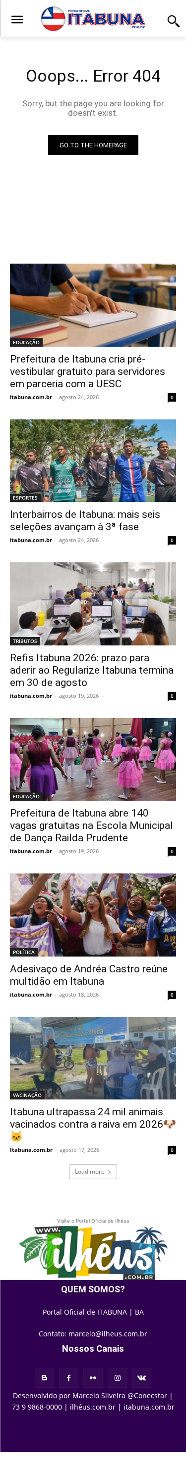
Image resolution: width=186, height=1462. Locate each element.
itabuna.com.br (31, 397)
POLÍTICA (24, 952)
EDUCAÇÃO (26, 342)
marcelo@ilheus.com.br (107, 1333)
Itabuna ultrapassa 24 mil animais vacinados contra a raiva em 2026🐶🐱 (93, 1124)
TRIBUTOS (25, 641)
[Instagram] (117, 1378)
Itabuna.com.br (31, 1149)
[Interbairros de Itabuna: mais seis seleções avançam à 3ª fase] (93, 461)
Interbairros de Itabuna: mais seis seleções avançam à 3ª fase (85, 520)
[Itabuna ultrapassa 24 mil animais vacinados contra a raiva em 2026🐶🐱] (93, 1058)
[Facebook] (68, 1378)
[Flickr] (93, 1378)
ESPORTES (25, 497)
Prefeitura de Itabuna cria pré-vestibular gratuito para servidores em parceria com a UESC (87, 371)
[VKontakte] (141, 1378)
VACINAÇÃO (27, 1095)
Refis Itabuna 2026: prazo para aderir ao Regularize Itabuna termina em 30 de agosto (92, 670)
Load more (90, 1171)
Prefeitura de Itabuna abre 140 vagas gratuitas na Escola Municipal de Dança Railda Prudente (91, 825)
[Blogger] (44, 1378)
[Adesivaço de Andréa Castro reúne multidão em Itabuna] (93, 915)
